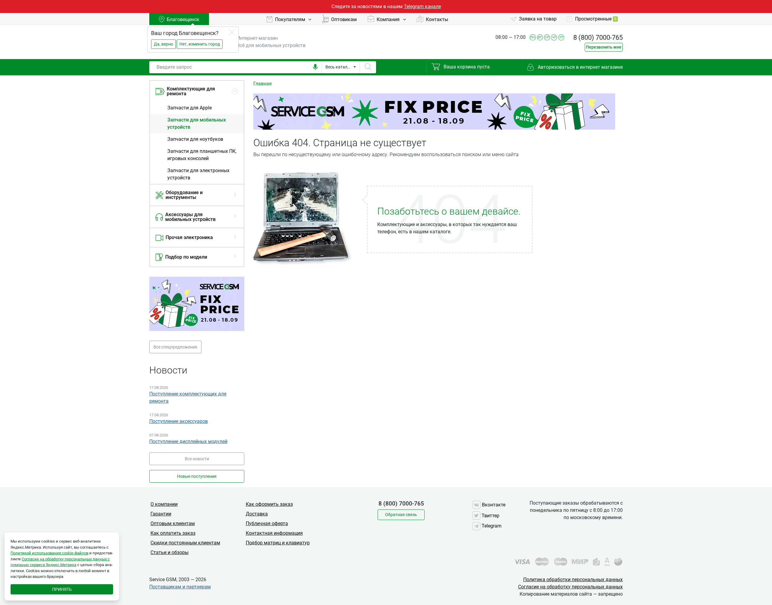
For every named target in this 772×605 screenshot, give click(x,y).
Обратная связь (401, 514)
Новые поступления (197, 476)
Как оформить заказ (269, 504)
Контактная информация (274, 533)
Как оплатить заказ (172, 533)
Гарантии (160, 514)
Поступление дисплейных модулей (188, 441)
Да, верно (163, 44)
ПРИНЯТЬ (62, 589)
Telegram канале (422, 6)
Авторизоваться (579, 67)
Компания (389, 19)
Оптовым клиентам (172, 523)
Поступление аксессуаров (178, 421)
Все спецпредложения (175, 347)
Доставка (257, 514)
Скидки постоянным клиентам (185, 543)
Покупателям (290, 19)
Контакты (437, 19)
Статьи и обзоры (169, 552)
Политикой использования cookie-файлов (49, 553)
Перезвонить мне (604, 47)
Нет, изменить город (199, 44)
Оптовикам (344, 19)
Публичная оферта (267, 523)
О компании (164, 504)
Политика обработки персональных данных (573, 579)
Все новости (197, 458)
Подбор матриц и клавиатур (278, 543)
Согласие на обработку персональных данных (570, 587)
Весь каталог (338, 67)
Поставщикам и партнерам (180, 587)
